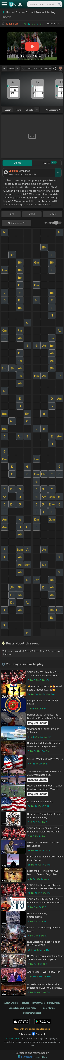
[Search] (59, 4)
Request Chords (37, 722)
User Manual (49, 1008)
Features (25, 1003)
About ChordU (11, 1003)
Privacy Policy (53, 1003)
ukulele (29, 110)
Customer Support (32, 1013)
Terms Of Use (38, 1003)
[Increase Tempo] (17, 68)
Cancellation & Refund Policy (22, 1008)
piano (18, 110)
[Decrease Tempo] (4, 68)
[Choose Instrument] (36, 109)
